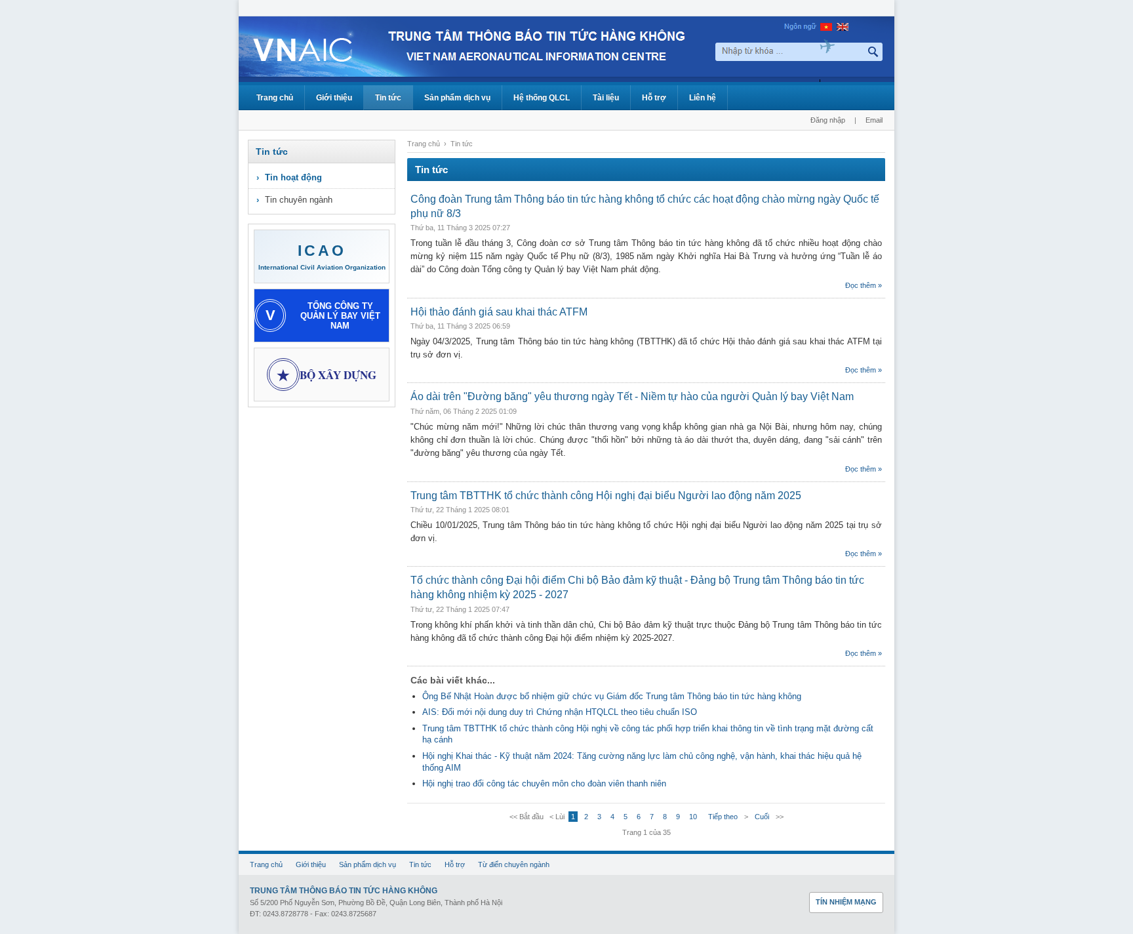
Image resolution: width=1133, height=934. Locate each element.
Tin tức (388, 97)
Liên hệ (702, 97)
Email (874, 120)
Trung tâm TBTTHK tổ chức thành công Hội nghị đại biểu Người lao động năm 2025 (605, 495)
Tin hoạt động (293, 177)
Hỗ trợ (654, 97)
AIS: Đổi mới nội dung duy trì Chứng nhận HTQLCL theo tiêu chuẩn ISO (559, 712)
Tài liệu (606, 97)
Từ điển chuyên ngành (513, 864)
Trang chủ (274, 97)
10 (693, 817)
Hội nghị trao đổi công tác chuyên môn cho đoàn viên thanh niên (544, 783)
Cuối (762, 817)
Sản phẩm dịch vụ (457, 97)
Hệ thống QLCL (541, 97)
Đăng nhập (827, 120)
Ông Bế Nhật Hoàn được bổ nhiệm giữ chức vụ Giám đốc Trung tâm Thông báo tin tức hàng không (611, 696)
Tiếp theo (723, 817)
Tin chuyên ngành (298, 200)
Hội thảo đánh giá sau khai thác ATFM (498, 311)
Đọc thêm (860, 285)
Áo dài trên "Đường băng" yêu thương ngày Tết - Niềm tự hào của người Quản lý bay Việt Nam (632, 396)
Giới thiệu (334, 97)
